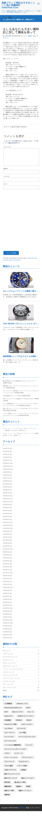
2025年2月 (6, 493)
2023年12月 (6, 522)
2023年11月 (6, 525)
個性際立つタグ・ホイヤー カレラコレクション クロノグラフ (20, 387)
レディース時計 (22, 765)
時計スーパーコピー (27, 778)
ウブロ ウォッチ (8, 654)
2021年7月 (6, 575)
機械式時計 (7, 786)
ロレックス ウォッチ (9, 687)
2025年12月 (6, 463)
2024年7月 (6, 510)
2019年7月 (6, 617)
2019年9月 (6, 611)
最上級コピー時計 (20, 782)
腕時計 (10, 17)
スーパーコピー (9, 736)
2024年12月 (6, 496)
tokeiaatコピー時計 (10, 724)
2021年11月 (6, 572)
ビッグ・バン (19, 753)
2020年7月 (6, 593)
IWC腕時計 (7, 720)
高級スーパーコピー (25, 790)
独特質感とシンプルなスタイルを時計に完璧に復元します (21, 356)
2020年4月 (6, 599)
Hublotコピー (8, 716)
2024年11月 (6, 498)
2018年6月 (6, 629)
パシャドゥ (29, 745)
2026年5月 (6, 451)
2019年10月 (6, 608)
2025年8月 (6, 475)
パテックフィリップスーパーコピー (15, 749)
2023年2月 (6, 546)
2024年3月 (6, 516)
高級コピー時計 (9, 790)
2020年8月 (6, 590)
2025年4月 (6, 487)
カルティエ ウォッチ (9, 663)
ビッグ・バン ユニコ (10, 757)
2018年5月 (6, 632)
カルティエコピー (26, 724)
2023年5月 (6, 540)
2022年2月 (6, 567)
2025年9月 (6, 472)
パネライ (7, 753)
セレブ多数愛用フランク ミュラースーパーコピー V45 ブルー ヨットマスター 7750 (20, 404)
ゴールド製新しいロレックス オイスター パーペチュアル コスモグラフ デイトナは (20, 414)
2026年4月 (6, 454)
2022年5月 (6, 558)
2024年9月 (6, 504)
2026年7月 (6, 448)
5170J (28, 707)
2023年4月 (6, 543)
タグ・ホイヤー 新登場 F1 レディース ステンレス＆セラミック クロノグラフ (21, 392)
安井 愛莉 (8, 36)
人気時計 (23, 770)
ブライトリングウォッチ (10, 675)
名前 (5, 168)
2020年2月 (6, 605)
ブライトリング (9, 761)
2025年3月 (6, 490)
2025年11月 (6, 466)
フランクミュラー (27, 757)
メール (6, 176)
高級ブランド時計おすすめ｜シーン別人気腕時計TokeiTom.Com (18, 5)
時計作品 (7, 782)
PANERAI (19, 720)
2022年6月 (6, 555)
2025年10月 (6, 469)
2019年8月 (6, 614)
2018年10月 (6, 623)
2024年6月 (6, 513)
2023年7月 (6, 537)
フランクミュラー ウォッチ (11, 678)
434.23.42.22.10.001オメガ (12, 707)
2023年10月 (6, 528)
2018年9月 (6, 626)
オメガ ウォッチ (8, 660)
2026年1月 (6, 460)
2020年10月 (6, 587)
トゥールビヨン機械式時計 (12, 745)
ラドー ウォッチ (8, 684)
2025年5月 (6, 484)
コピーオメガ (21, 728)
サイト (5, 184)
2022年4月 (6, 561)
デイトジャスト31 (10, 741)
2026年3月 (6, 457)
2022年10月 (6, 549)
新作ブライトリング (10, 778)
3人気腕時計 (8, 703)
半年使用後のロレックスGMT (12, 395)
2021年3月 (6, 581)
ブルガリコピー (23, 761)
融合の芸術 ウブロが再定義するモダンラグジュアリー (19, 381)
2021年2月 (6, 584)
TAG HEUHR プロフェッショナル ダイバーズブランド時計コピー (21, 324)
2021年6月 (6, 578)
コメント (7, 147)
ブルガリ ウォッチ (8, 681)
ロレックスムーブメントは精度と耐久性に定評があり (21, 291)
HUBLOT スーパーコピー (26, 716)
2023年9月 (6, 531)
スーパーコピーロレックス (27, 736)
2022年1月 (6, 569)
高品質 (28, 786)
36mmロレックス (22, 703)
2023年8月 (6, 534)
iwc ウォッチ (7, 651)
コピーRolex (8, 728)
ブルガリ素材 (8, 765)
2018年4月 (6, 635)
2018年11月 (6, 620)
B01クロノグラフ (17, 712)
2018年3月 (6, 637)
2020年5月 (6, 596)
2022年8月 (6, 552)
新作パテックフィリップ (12, 774)
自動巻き (18, 786)
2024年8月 (6, 507)
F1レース (31, 712)
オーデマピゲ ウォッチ (10, 657)
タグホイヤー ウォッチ (10, 666)
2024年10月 (6, 501)
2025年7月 (6, 478)
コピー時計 (22, 732)
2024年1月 (6, 519)
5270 (6, 712)
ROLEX (29, 720)
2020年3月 (6, 602)
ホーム (5, 17)
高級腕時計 (22, 807)
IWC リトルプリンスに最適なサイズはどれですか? (18, 398)
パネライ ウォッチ (8, 672)
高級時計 (7, 794)
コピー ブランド (9, 732)
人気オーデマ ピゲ (10, 770)
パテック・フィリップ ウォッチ (12, 669)
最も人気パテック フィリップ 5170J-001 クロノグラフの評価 (20, 409)
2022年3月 (6, 564)
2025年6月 (6, 481)
